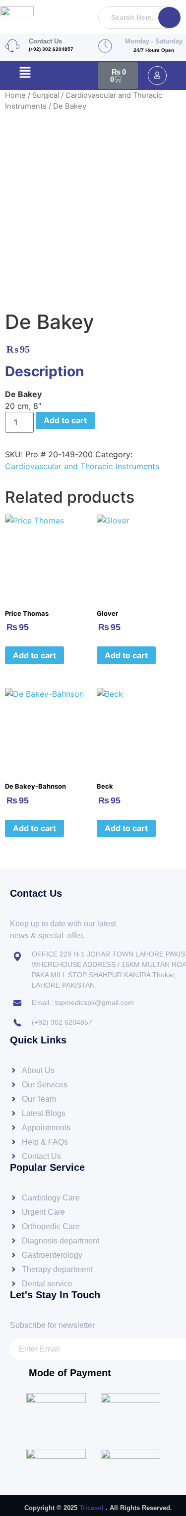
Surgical (45, 95)
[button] (25, 72)
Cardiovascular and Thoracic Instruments (82, 466)
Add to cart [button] (34, 655)
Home (15, 95)
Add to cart (65, 420)
